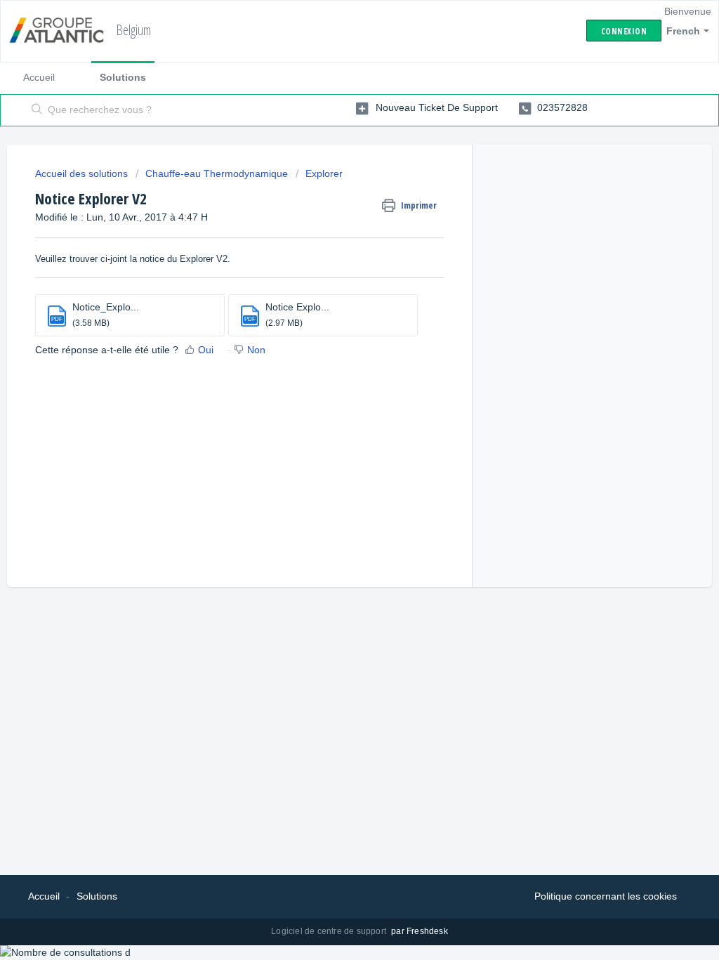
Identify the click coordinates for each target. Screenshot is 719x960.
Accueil (39, 77)
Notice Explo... (297, 307)
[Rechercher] (37, 110)
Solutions (123, 77)
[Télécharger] (333, 299)
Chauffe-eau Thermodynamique (216, 173)
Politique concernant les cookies (605, 896)
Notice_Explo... (105, 307)
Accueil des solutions (83, 173)
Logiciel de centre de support (329, 931)
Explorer (324, 173)
